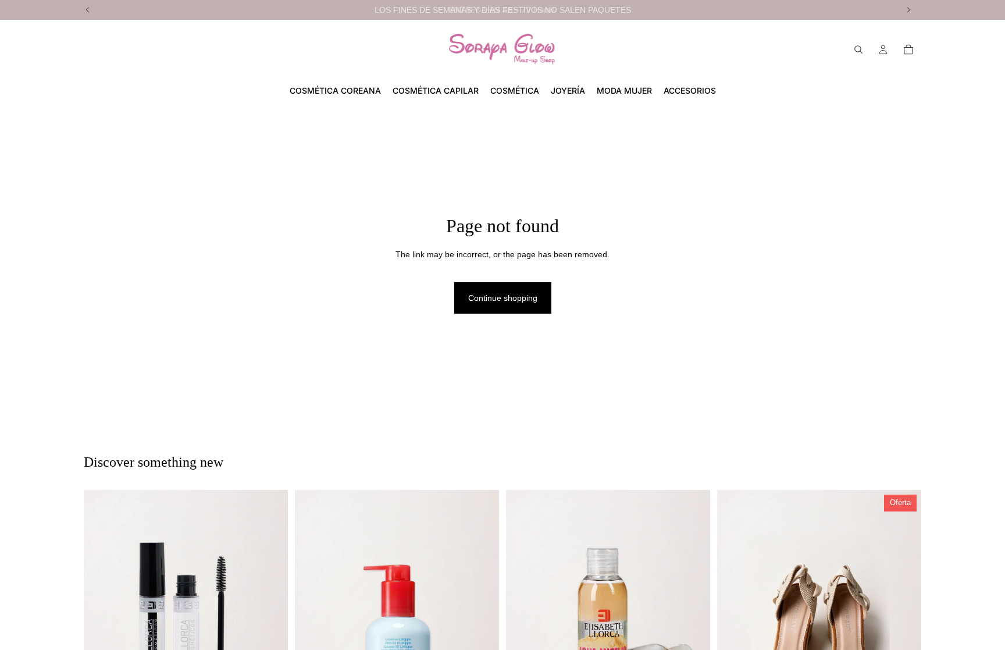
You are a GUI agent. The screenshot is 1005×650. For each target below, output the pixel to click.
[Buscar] (858, 49)
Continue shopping (502, 298)
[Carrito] (908, 49)
